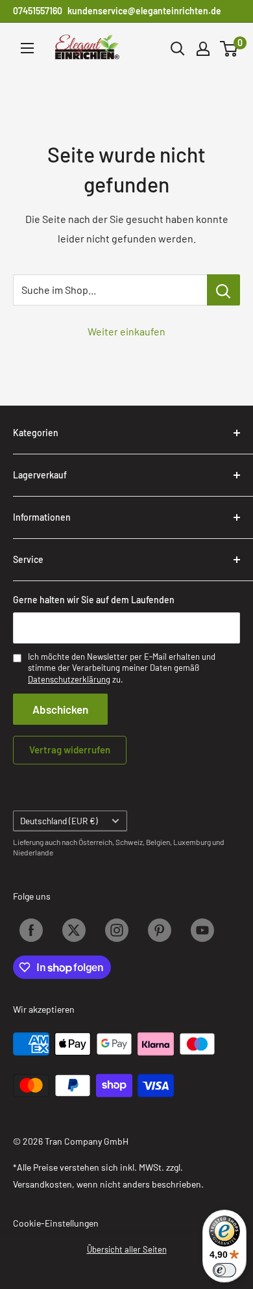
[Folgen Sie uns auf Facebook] (31, 930)
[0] (229, 49)
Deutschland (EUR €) (59, 820)
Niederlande (33, 852)
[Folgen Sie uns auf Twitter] (73, 930)
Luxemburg (192, 841)
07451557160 (37, 10)
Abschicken (60, 709)
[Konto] (203, 49)
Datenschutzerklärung (69, 679)
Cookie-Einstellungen (56, 1223)
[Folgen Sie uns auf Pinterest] (159, 930)
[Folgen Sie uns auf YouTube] (202, 930)
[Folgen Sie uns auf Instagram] (116, 930)
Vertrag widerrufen (69, 749)
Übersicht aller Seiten (127, 1249)
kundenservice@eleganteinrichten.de (144, 10)
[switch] (224, 1270)
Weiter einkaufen (126, 331)
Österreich (95, 841)
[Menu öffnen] (27, 48)
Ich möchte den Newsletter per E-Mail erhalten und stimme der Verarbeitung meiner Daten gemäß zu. (121, 667)
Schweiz (129, 841)
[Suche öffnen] (178, 49)
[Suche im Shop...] (223, 290)
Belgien (158, 841)
